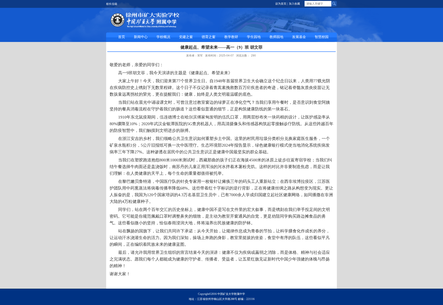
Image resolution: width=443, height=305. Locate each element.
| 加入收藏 (293, 3)
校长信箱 (111, 4)
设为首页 (280, 3)
